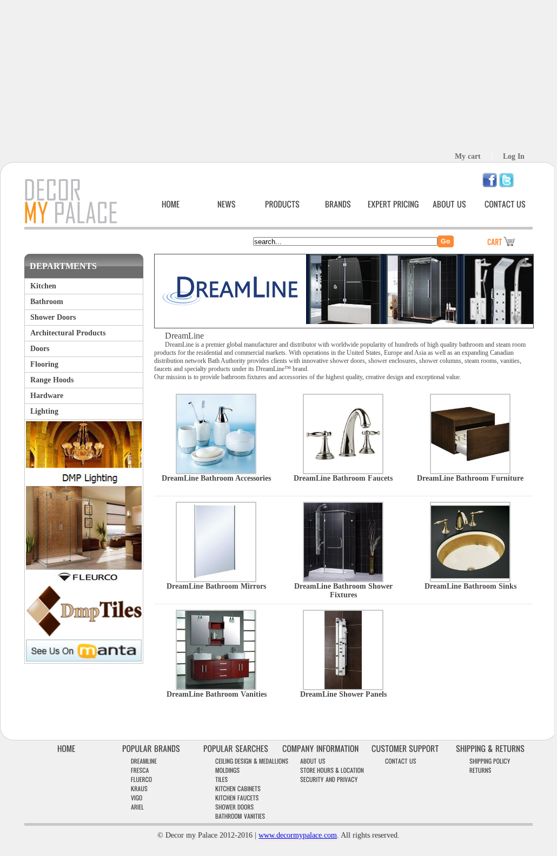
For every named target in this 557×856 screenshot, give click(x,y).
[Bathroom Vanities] (216, 686)
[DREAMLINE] (144, 761)
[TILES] (221, 780)
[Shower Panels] (343, 686)
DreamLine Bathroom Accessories (216, 478)
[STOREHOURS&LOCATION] (332, 770)
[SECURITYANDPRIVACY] (329, 780)
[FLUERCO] (141, 780)
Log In (514, 156)
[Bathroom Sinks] (470, 578)
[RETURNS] (480, 770)
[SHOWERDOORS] (234, 807)
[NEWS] (226, 204)
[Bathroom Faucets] (343, 470)
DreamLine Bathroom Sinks (470, 586)
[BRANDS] (338, 204)
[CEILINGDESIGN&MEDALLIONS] (252, 761)
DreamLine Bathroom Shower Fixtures (343, 590)
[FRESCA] (140, 770)
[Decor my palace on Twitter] (506, 185)
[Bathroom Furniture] (470, 470)
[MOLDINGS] (227, 770)
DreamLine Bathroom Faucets (343, 478)
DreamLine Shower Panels (343, 694)
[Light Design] (84, 483)
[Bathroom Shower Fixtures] (343, 578)
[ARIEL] (137, 807)
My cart (468, 156)
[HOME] (171, 204)
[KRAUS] (139, 789)
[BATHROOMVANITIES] (240, 816)
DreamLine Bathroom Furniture (470, 478)
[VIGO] (137, 798)
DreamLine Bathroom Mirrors (216, 586)
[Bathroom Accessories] (216, 470)
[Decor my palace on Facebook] (489, 185)
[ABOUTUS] (449, 204)
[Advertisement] (276, 75)
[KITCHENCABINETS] (238, 789)
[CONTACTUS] (505, 204)
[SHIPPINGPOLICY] (489, 761)
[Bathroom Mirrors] (216, 578)
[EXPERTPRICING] (393, 204)
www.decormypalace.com (297, 835)
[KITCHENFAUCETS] (237, 798)
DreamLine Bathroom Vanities (217, 694)
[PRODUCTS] (282, 204)
